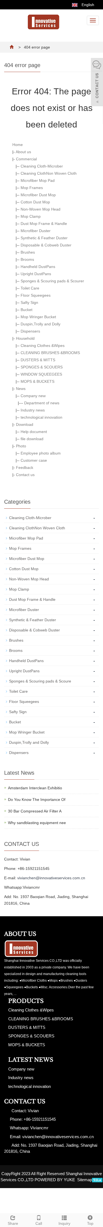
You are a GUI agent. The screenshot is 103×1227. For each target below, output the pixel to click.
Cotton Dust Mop (35, 202)
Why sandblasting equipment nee (37, 822)
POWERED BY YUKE (55, 1179)
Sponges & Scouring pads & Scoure (40, 681)
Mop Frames (32, 187)
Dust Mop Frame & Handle (44, 223)
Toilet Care (30, 288)
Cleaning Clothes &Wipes (43, 345)
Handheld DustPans (38, 266)
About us (23, 152)
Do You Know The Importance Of (36, 799)
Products (26, 1001)
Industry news (33, 410)
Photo (21, 446)
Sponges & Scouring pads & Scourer (52, 281)
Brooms (27, 259)
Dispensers (30, 331)
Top (90, 1223)
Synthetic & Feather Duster (44, 238)
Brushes (28, 252)
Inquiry (64, 1223)
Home (17, 144)
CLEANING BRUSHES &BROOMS (50, 352)
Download (24, 424)
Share (13, 1223)
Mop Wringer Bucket (38, 317)
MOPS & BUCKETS (37, 381)
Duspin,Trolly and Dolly (40, 324)
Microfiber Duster (36, 231)
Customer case (34, 460)
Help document (34, 431)
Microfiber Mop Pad (38, 180)
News (21, 388)
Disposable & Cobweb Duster (46, 245)
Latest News (30, 1059)
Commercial (26, 159)
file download (32, 439)
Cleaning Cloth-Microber (42, 166)
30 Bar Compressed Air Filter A (35, 811)
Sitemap (84, 1179)
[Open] (97, 83)
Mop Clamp (31, 216)
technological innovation (41, 417)
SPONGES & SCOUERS (42, 367)
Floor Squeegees (36, 295)
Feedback (24, 467)
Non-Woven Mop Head (40, 209)
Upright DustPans (36, 274)
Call (38, 1223)
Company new (33, 396)
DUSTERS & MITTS (38, 360)
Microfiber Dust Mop (38, 195)
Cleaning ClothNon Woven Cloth (49, 173)
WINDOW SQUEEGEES (41, 374)
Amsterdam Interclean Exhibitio (35, 788)
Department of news (41, 403)
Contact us (25, 474)
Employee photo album (41, 453)
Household (25, 338)
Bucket (26, 309)
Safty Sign (29, 302)
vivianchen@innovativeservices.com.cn (51, 878)
